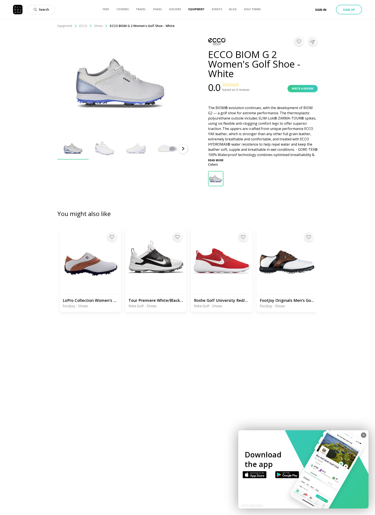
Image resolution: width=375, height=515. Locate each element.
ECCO (83, 26)
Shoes (98, 26)
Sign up (349, 10)
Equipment (64, 26)
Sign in (320, 10)
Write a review (302, 88)
